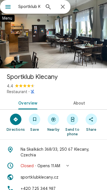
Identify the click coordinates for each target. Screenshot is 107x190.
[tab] (27, 102)
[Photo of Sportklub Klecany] (53, 34)
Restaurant (17, 91)
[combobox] (29, 6)
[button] (53, 165)
